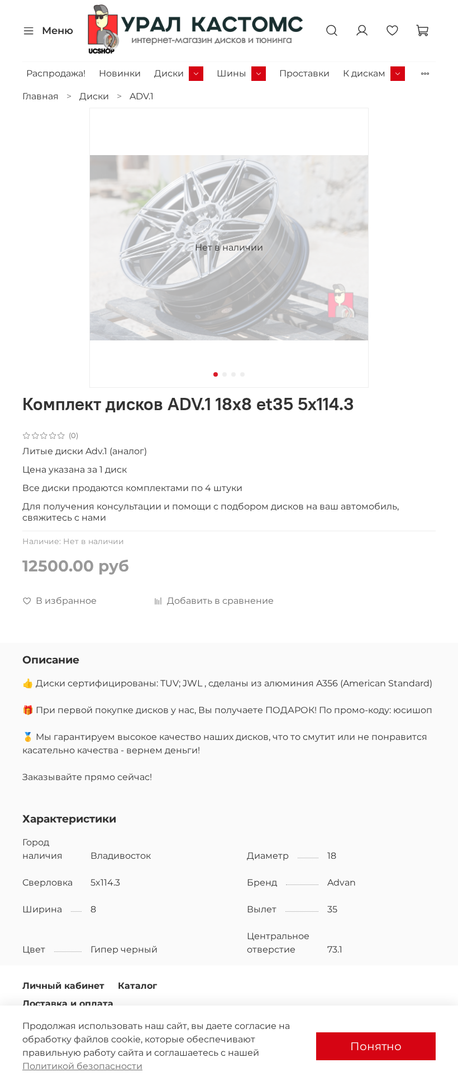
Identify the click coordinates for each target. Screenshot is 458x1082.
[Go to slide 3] (233, 374)
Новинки (120, 73)
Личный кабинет (63, 985)
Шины (231, 73)
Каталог (137, 985)
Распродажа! (55, 73)
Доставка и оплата (67, 1003)
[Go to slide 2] (224, 374)
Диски (169, 73)
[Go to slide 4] (242, 374)
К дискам (364, 73)
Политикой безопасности (82, 1066)
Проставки (304, 73)
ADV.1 (142, 96)
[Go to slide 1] (215, 374)
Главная (40, 96)
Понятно (376, 1046)
